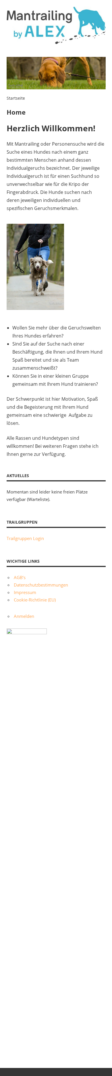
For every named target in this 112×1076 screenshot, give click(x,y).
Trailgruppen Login (25, 538)
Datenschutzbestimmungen (41, 585)
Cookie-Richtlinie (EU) (35, 600)
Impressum (25, 592)
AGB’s (20, 577)
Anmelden (24, 616)
